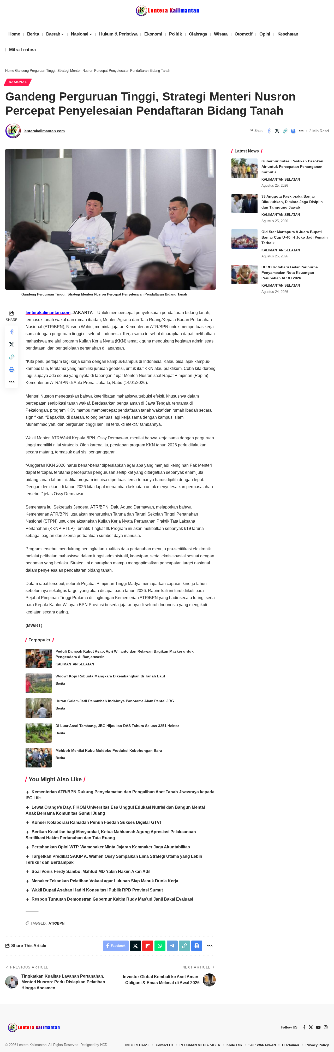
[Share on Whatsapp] (159, 946)
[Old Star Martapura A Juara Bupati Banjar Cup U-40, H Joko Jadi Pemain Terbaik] (244, 239)
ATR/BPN (56, 923)
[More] (301, 131)
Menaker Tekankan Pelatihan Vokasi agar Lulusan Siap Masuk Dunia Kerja (105, 881)
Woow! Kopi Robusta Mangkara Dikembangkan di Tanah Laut (110, 676)
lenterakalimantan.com (44, 131)
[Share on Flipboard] (147, 946)
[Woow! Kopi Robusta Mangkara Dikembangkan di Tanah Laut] (39, 683)
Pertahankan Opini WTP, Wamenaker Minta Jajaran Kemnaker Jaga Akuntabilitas (111, 847)
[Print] (293, 131)
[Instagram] (326, 1027)
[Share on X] (277, 131)
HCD (103, 1045)
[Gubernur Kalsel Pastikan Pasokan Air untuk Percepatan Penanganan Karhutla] (244, 168)
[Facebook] (304, 1027)
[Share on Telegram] (172, 946)
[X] (310, 1027)
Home (9, 71)
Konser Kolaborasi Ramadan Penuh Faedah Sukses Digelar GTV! (96, 822)
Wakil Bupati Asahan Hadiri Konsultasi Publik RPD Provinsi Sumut (97, 890)
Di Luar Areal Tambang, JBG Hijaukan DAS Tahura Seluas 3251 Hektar (117, 726)
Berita (60, 683)
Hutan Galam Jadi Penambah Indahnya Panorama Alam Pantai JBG (115, 701)
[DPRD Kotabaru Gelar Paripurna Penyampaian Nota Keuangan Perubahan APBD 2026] (244, 274)
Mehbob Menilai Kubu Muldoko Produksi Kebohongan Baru (109, 750)
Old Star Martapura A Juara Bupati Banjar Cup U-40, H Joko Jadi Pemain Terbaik (294, 237)
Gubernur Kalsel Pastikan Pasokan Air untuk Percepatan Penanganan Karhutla (292, 166)
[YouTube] (318, 1027)
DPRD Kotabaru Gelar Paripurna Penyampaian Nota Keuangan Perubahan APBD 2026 (289, 272)
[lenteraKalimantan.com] (33, 1027)
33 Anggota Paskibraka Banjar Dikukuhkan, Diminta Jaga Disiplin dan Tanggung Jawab (292, 202)
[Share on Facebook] (268, 131)
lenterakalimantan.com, (48, 312)
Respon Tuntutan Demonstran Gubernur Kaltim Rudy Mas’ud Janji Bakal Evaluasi (112, 899)
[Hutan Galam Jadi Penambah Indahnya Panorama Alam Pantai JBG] (39, 708)
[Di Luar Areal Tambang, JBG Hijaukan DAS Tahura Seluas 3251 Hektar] (39, 733)
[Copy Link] (285, 131)
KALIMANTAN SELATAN (75, 664)
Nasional (18, 82)
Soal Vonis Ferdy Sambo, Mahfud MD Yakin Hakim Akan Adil (91, 871)
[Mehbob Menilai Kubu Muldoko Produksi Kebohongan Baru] (39, 757)
